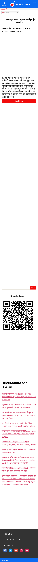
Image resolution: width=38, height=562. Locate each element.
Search (33, 287)
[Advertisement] (19, 54)
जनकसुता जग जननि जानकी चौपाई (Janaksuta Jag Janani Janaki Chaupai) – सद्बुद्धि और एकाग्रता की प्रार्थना (19, 434)
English (6, 12)
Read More (19, 101)
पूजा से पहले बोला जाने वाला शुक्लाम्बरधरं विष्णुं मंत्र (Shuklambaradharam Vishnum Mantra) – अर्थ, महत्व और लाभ (18, 415)
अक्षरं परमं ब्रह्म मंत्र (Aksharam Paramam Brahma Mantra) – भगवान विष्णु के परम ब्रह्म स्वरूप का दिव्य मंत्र (19, 397)
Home (3, 9)
